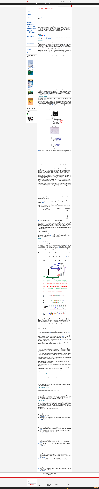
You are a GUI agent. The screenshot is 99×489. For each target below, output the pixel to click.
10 (48, 92)
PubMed (44, 416)
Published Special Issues (30, 43)
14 (38, 454)
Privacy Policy (67, 484)
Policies (67, 478)
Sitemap (39, 483)
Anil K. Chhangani (45, 11)
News (46, 3)
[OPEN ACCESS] (62, 1)
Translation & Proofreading (57, 482)
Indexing (29, 17)
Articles (33, 3)
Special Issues (48, 485)
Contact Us (39, 484)
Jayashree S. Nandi (40, 11)
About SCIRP (48, 478)
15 (38, 458)
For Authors (47, 482)
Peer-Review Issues (48, 483)
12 (52, 94)
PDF (46, 17)
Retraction (67, 483)
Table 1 (43, 202)
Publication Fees (48, 484)
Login (71, 1)
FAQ (27, 52)
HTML (48, 17)
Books (42, 3)
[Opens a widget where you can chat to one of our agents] (96, 488)
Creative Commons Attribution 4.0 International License (55, 475)
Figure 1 (45, 93)
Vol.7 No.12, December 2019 (51, 8)
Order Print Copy (29, 49)
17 (66, 235)
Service (55, 478)
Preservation (67, 482)
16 (50, 235)
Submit (59, 3)
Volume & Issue (56, 484)
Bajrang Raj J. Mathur (57, 11)
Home (29, 3)
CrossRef (41, 416)
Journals (37, 3)
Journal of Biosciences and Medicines (42, 8)
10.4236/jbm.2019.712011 (42, 17)
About (50, 3)
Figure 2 (67, 256)
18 (38, 468)
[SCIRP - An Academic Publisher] (32, 1)
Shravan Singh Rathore (51, 11)
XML (50, 17)
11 (51, 94)
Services (54, 3)
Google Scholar (42, 432)
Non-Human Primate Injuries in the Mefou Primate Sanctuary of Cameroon (31, 22)
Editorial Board (30, 14)
